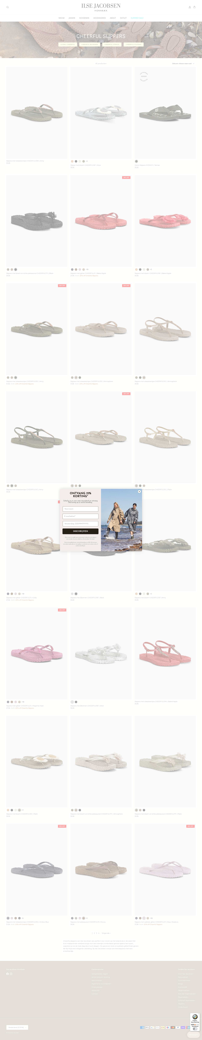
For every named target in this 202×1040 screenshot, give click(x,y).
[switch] (195, 1029)
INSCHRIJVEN (80, 531)
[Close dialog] (139, 491)
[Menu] (198, 1014)
